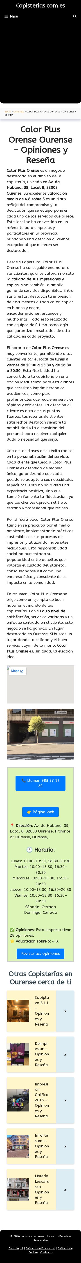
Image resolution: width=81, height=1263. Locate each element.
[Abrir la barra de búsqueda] (75, 16)
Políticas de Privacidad (40, 1248)
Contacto (46, 1252)
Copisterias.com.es (40, 5)
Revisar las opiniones (40, 953)
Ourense (19, 111)
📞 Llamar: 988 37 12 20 (41, 783)
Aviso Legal (16, 1248)
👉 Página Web (40, 812)
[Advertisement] (40, 63)
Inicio (7, 111)
